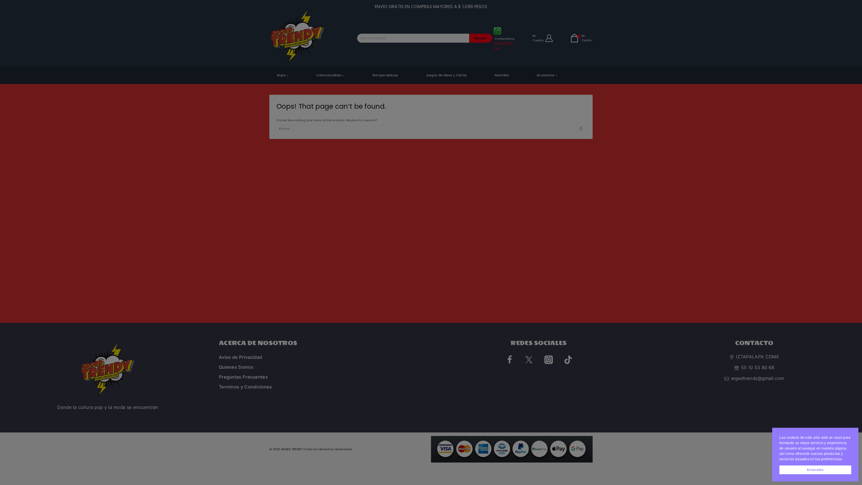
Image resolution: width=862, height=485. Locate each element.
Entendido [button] (815, 470)
